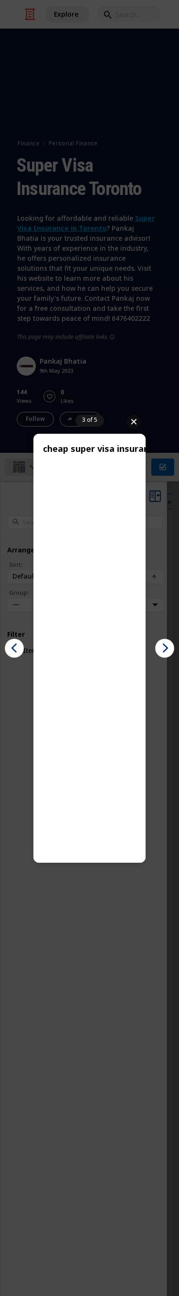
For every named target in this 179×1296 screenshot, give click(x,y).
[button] (14, 648)
